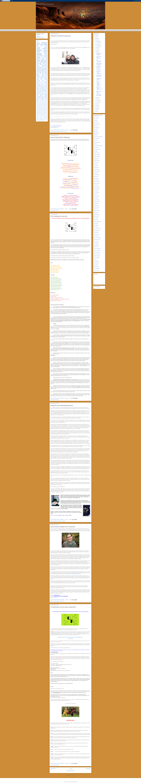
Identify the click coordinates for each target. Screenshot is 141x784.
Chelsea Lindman (97, 142)
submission (38, 84)
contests (38, 60)
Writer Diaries (43, 107)
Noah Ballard (96, 225)
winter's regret (45, 119)
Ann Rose (95, 125)
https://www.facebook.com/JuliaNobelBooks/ (61, 596)
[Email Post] (70, 208)
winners (38, 101)
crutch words (38, 110)
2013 (96, 108)
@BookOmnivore (55, 127)
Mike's (65, 257)
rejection (42, 99)
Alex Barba (96, 118)
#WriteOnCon (45, 101)
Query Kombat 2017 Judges (98, 95)
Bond (40, 91)
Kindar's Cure (44, 66)
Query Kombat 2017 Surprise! (98, 92)
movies (42, 81)
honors (43, 111)
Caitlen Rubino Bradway (98, 136)
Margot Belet (96, 203)
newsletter (41, 83)
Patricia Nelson (96, 230)
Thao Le (95, 259)
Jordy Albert (96, 172)
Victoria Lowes (96, 270)
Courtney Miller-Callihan (98, 145)
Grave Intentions (39, 93)
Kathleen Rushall (97, 181)
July (97, 48)
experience (42, 97)
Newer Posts (53, 768)
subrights (38, 118)
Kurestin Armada (97, 187)
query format (41, 114)
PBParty (45, 48)
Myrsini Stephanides (97, 221)
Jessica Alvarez (96, 167)
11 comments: (66, 763)
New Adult (38, 86)
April (97, 97)
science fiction (42, 115)
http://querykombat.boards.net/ (76, 573)
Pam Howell (96, 226)
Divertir (44, 85)
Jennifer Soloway (97, 160)
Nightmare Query (42, 50)
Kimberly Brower (97, 183)
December (98, 41)
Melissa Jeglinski (97, 210)
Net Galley (45, 93)
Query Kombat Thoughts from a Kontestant (63, 526)
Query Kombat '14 (42, 56)
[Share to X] (74, 130)
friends (43, 69)
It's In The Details (45, 4)
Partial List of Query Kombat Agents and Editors (98, 83)
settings (46, 115)
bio (37, 109)
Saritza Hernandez (97, 248)
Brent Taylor (96, 131)
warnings (41, 119)
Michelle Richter (97, 214)
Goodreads (60, 515)
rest (46, 114)
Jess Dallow (96, 165)
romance (38, 115)
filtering (46, 97)
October (97, 44)
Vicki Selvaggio (96, 268)
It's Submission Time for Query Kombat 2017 (63, 607)
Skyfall (43, 94)
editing (57, 601)
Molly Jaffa (96, 219)
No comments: (66, 398)
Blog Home (39, 30)
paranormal (38, 99)
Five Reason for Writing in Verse (99, 79)
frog (41, 111)
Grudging (38, 66)
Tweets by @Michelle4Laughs (40, 37)
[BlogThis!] (73, 130)
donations (42, 96)
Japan (46, 85)
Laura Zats (96, 194)
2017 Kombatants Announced (59, 216)
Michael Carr (96, 212)
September (98, 45)
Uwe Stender (96, 264)
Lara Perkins (96, 190)
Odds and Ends (44, 86)
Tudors (46, 106)
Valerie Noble (96, 266)
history (38, 98)
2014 (96, 106)
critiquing (54, 601)
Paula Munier (96, 232)
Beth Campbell (96, 127)
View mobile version (70, 770)
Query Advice (39, 67)
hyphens (46, 111)
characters (45, 82)
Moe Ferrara (96, 217)
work (41, 101)
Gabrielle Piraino (97, 152)
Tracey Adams (96, 261)
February (98, 100)
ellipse (45, 110)
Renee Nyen (96, 241)
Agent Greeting (44, 79)
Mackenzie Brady (97, 201)
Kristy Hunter (96, 185)
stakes (42, 117)
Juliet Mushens (96, 174)
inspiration (63, 131)
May (97, 51)
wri (40, 120)
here (54, 326)
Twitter (63, 515)
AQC (41, 85)
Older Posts (88, 768)
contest (43, 63)
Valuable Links (44, 70)
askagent (40, 108)
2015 (96, 105)
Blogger (76, 781)
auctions (42, 108)
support (38, 79)
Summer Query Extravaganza (42, 65)
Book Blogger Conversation (42, 74)
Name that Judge (43, 71)
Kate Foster (96, 176)
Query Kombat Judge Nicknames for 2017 (99, 88)
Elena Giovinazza (97, 149)
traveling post (39, 82)
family (38, 73)
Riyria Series (42, 105)
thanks (46, 100)
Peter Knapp (96, 235)
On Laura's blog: (70, 160)
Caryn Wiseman (97, 138)
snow (40, 100)
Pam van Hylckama (97, 228)
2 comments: (66, 519)
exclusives (39, 111)
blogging (45, 94)
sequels (46, 81)
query (38, 42)
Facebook (66, 515)
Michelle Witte (96, 216)
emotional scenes (40, 80)
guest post (60, 131)
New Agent (39, 62)
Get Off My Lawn (43, 92)
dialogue (45, 95)
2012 (96, 109)
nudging (46, 98)
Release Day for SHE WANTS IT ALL (99, 76)
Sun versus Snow (42, 46)
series (40, 90)
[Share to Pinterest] (77, 130)
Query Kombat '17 (56, 210)
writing (45, 54)
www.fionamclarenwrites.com (57, 125)
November (98, 42)
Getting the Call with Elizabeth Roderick (62, 405)
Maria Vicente (96, 205)
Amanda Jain (96, 122)
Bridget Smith (96, 133)
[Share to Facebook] (76, 130)
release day (44, 59)
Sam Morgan (96, 243)
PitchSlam (39, 63)
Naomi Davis (96, 223)
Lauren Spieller (96, 196)
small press (41, 116)
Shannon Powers (97, 250)
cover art (44, 58)
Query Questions (42, 53)
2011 (96, 111)
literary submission (40, 78)
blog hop (45, 76)
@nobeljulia (55, 597)
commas (46, 109)
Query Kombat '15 (40, 55)
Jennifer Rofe (96, 158)
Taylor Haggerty (97, 257)
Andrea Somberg (97, 124)
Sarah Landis (96, 246)
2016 (96, 103)
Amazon (56, 515)
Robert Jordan (39, 94)
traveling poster (44, 61)
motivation (41, 98)
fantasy (38, 83)
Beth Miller (96, 129)
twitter (46, 118)
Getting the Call (55, 131)
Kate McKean (96, 178)
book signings (40, 95)
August (97, 47)
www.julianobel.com (57, 595)
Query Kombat (42, 51)
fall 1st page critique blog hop (42, 72)
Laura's (68, 257)
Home (71, 768)
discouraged (39, 96)
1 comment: (66, 208)
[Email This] (72, 130)
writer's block (42, 120)
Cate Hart (95, 140)
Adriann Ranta (96, 116)
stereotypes (45, 117)
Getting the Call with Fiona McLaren (61, 36)
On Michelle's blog (70, 193)
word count (38, 120)
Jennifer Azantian (97, 156)
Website (45, 30)
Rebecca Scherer (97, 239)
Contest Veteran (44, 91)
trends (44, 118)
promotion (42, 73)
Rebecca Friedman (97, 237)
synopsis (42, 100)
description (42, 110)
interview (45, 62)
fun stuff (42, 60)
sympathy (41, 118)
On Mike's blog (70, 176)
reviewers (45, 77)
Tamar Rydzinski (97, 255)
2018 (96, 38)
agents (38, 48)
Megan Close (96, 208)
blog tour (39, 109)
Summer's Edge (42, 106)
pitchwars (38, 71)
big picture (45, 108)
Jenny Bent (96, 163)
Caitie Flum (96, 134)
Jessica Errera (96, 169)
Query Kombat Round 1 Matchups (60, 137)
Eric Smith (96, 151)
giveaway (41, 64)
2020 (96, 35)
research (44, 114)
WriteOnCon (38, 107)
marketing (45, 78)
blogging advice (42, 109)
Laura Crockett (96, 192)
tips (42, 84)
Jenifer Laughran (97, 154)
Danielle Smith (96, 147)
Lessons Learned (40, 75)
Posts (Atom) (73, 775)
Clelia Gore (96, 143)
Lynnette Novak (96, 199)
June (97, 50)
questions (45, 83)
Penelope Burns (97, 234)
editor (40, 97)
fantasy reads (40, 77)
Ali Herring (96, 120)
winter (42, 90)
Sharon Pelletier (97, 252)
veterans (38, 119)
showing (38, 116)
